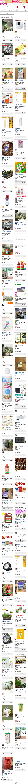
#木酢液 (9, 159)
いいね (11, 40)
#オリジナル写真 (5, 34)
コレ (5, 40)
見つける (10, 9)
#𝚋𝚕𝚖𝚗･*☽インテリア (19, 224)
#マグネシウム (4, 58)
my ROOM (24, 9)
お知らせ (17, 9)
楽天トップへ (24, 4)
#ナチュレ (17, 34)
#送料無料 (9, 131)
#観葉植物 (11, 34)
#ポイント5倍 (4, 131)
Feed (3, 9)
